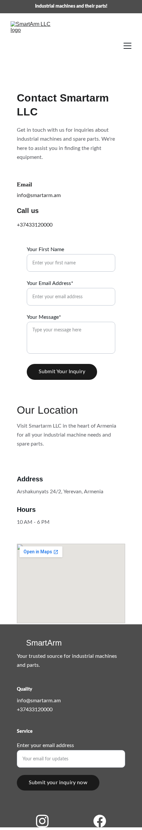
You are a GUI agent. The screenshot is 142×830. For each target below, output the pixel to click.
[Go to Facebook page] (99, 821)
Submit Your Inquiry (62, 371)
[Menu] (127, 46)
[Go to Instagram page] (45, 821)
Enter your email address (45, 745)
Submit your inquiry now (58, 782)
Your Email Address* (50, 283)
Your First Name (45, 249)
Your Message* (44, 317)
